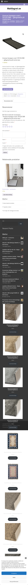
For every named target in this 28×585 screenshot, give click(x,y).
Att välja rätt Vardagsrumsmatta (11, 210)
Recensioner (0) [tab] (8, 101)
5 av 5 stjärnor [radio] (12, 126)
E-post (4, 143)
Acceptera (14, 573)
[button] (26, 558)
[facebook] (24, 4)
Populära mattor (7, 207)
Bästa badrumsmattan (8, 203)
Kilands (9, 96)
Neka (14, 577)
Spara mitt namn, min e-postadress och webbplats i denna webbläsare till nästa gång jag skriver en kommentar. (13, 147)
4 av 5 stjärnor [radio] (9, 126)
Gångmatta (20, 94)
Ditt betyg (5, 124)
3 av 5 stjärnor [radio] (7, 126)
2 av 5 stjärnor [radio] (5, 126)
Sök (3, 221)
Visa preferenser (14, 581)
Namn (4, 139)
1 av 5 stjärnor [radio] (3, 126)
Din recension (6, 130)
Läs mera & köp (8, 89)
